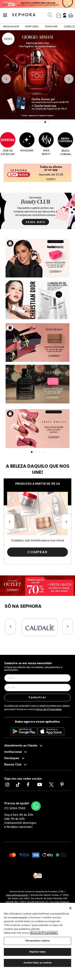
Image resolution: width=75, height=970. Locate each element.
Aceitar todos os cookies (37, 963)
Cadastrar (38, 697)
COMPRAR (38, 552)
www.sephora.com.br (17, 895)
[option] (37, 74)
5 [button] (41, 122)
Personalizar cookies (37, 941)
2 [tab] (35, 452)
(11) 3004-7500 (14, 808)
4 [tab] (43, 452)
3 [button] (33, 122)
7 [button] (49, 122)
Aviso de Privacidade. (49, 709)
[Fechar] (70, 908)
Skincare (51, 26)
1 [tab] (31, 452)
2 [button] (30, 122)
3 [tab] (39, 452)
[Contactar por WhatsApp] (36, 806)
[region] (37, 936)
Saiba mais (35, 222)
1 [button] (26, 122)
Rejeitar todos (37, 952)
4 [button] (37, 122)
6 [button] (45, 122)
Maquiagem (11, 26)
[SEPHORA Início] (24, 15)
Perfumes (32, 26)
